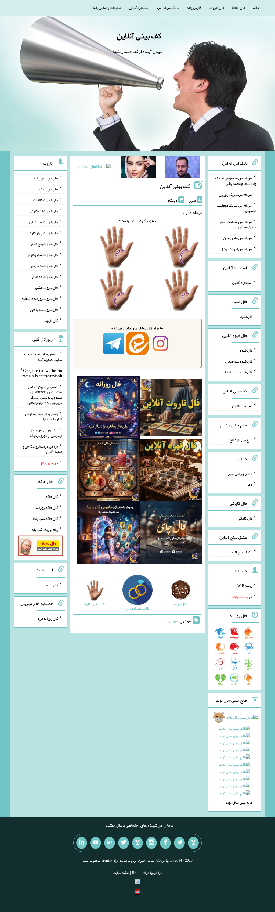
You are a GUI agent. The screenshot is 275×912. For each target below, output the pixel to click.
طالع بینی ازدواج (241, 440)
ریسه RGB (244, 585)
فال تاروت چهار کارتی (43, 232)
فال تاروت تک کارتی (44, 211)
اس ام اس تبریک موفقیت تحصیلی (236, 207)
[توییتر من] (123, 843)
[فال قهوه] (171, 471)
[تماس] (137, 843)
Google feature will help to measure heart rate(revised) (42, 373)
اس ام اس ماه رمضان (237, 238)
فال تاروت (216, 7)
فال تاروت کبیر (47, 189)
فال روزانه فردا (47, 618)
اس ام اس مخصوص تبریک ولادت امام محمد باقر (235, 180)
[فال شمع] (108, 471)
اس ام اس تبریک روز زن (235, 194)
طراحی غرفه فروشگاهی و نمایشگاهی (42, 449)
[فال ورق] (108, 534)
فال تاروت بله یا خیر (44, 309)
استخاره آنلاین (139, 7)
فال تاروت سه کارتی (43, 222)
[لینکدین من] (81, 843)
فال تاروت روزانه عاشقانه (39, 298)
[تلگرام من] (179, 843)
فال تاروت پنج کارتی (44, 243)
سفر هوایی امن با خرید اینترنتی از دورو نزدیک (44, 432)
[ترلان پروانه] (138, 168)
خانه (256, 7)
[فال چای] (171, 534)
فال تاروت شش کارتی (42, 254)
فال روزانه (194, 7)
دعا (249, 484)
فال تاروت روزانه (46, 178)
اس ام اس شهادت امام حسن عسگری (238, 224)
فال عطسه (51, 584)
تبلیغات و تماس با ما (107, 7)
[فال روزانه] (108, 409)
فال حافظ (238, 7)
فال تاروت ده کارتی (44, 276)
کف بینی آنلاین (139, 36)
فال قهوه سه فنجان (238, 361)
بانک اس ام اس (168, 7)
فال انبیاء (246, 316)
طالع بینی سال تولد (239, 802)
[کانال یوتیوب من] (95, 843)
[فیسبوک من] (165, 843)
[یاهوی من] (193, 843)
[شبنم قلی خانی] (94, 167)
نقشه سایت (121, 872)
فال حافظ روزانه (47, 507)
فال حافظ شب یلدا (45, 518)
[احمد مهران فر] (182, 168)
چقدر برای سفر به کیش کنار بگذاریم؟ (43, 416)
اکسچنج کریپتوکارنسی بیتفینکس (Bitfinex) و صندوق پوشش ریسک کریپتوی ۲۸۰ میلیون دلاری (44, 394)
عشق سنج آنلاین (240, 552)
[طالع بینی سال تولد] (234, 757)
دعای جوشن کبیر (240, 473)
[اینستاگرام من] (151, 843)
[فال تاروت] (171, 409)
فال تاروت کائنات (45, 200)
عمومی (174, 621)
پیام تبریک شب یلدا (44, 529)
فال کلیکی (245, 518)
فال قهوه (246, 350)
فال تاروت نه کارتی (44, 265)
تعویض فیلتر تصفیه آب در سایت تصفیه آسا (41, 356)
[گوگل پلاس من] (109, 843)
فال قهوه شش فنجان (237, 372)
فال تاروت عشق (46, 287)
